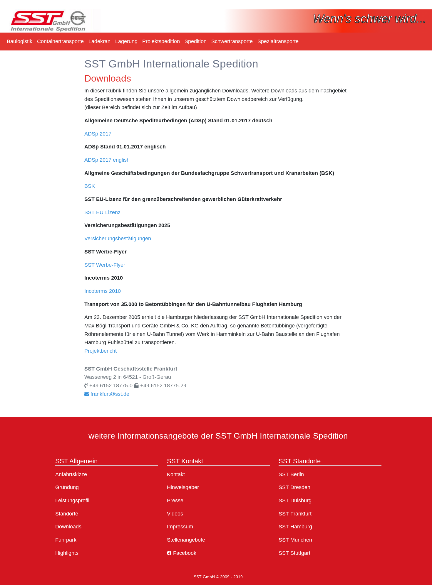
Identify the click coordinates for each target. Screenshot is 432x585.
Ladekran (99, 41)
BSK (89, 186)
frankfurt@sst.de (109, 394)
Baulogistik (19, 41)
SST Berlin (291, 474)
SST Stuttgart (294, 553)
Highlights (66, 553)
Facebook (184, 553)
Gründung (67, 487)
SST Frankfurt (295, 514)
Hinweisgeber (183, 487)
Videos (175, 514)
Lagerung (126, 41)
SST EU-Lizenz (102, 212)
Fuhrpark (65, 540)
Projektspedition (161, 41)
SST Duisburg (295, 500)
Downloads (68, 527)
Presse (175, 500)
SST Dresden (294, 487)
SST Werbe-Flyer (104, 265)
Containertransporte (60, 41)
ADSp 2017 (97, 134)
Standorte (66, 514)
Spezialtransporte (278, 41)
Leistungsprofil (72, 500)
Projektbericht (100, 351)
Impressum (180, 527)
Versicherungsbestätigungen (117, 238)
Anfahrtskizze (71, 474)
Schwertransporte (232, 41)
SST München (295, 540)
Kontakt (176, 474)
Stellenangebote (186, 540)
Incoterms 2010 (102, 291)
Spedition (196, 41)
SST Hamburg (295, 527)
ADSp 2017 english (107, 160)
